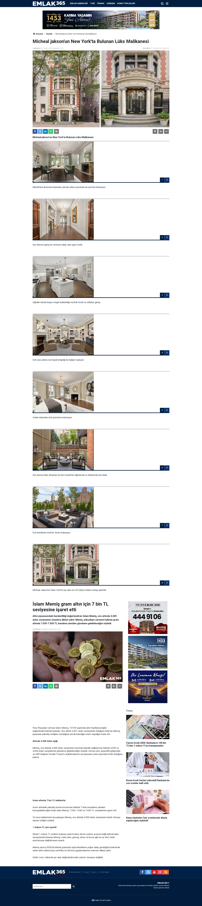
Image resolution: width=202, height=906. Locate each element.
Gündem (111, 3)
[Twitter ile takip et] (148, 872)
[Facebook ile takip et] (142, 872)
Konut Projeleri (126, 3)
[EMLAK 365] (49, 3)
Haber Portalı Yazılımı (103, 900)
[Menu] (167, 3)
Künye (85, 872)
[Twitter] (40, 131)
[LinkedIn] (45, 131)
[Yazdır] (56, 131)
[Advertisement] (78, 706)
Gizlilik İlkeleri (104, 872)
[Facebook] (35, 131)
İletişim (93, 872)
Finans (100, 3)
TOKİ (92, 3)
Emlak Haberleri (79, 3)
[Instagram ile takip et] (160, 872)
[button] (155, 131)
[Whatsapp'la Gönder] (50, 131)
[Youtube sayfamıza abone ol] (154, 872)
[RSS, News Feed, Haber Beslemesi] (166, 872)
